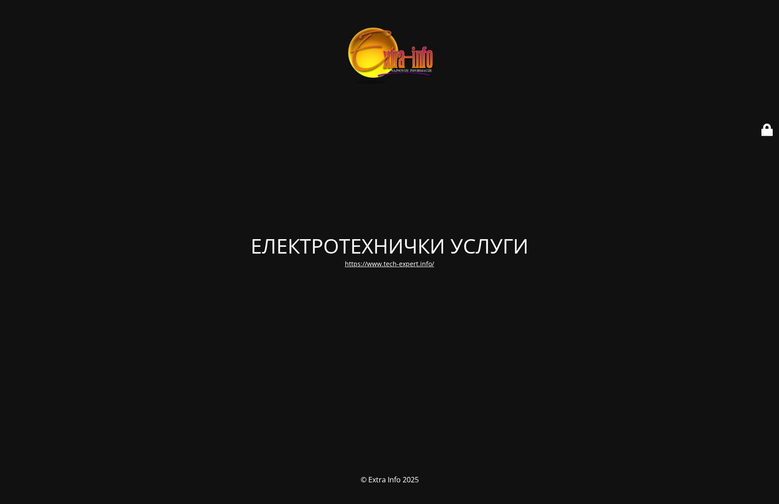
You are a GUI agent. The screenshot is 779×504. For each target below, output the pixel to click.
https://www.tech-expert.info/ (389, 263)
